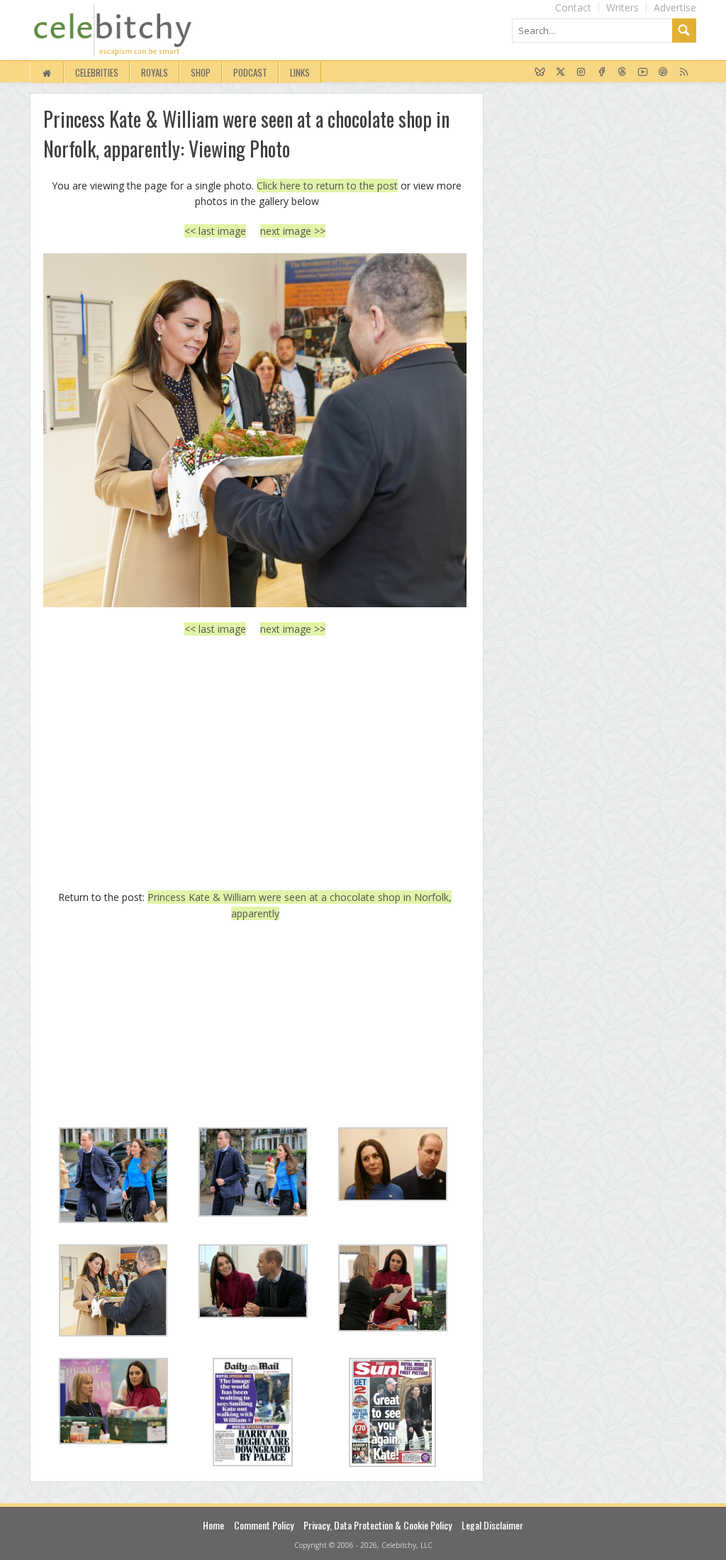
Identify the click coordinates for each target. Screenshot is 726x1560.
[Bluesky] (540, 72)
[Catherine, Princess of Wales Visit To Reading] (255, 430)
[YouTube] (642, 72)
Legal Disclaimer (492, 1524)
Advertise (675, 7)
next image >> (292, 231)
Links (300, 72)
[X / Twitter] (560, 72)
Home (213, 1524)
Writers (622, 7)
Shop (201, 72)
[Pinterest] (663, 72)
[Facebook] (601, 72)
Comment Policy (264, 1524)
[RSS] (683, 72)
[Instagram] (581, 72)
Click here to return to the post (327, 185)
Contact (573, 7)
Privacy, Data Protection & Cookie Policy (377, 1524)
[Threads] (622, 72)
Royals (154, 72)
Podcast (250, 72)
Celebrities (96, 72)
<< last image (215, 231)
